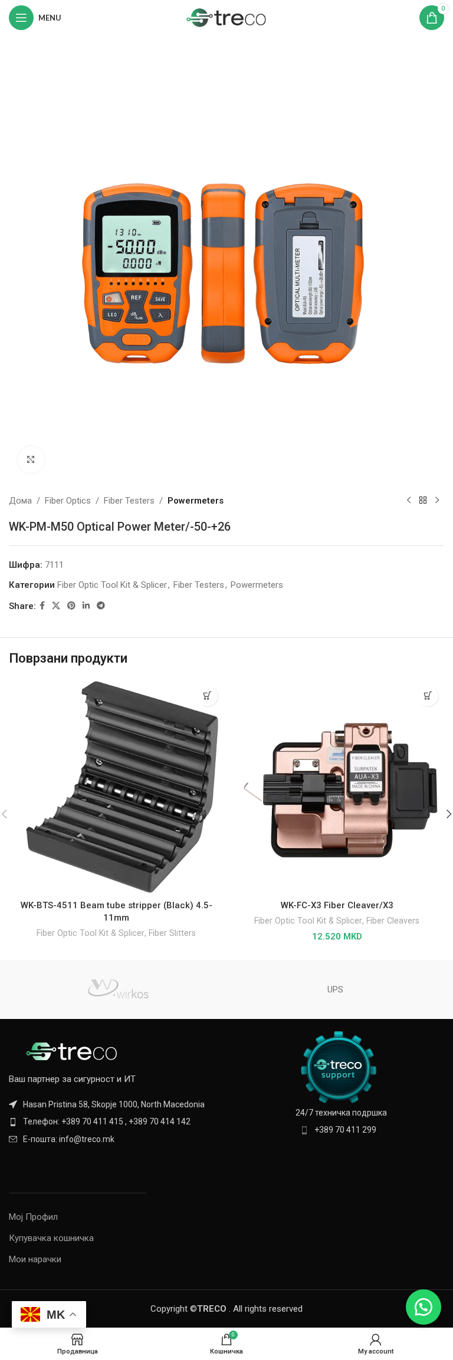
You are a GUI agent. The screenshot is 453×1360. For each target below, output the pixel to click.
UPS (335, 989)
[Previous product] (409, 501)
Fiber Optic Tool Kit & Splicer (112, 585)
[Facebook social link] (42, 606)
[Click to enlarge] (31, 459)
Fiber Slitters (172, 933)
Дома (20, 500)
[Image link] (74, 1050)
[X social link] (56, 606)
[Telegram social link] (101, 606)
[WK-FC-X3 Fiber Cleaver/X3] (336, 787)
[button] (428, 696)
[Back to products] (423, 501)
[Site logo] (227, 17)
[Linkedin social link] (86, 606)
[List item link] (115, 1121)
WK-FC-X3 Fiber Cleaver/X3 (337, 905)
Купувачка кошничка (51, 1238)
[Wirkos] (117, 989)
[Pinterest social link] (71, 606)
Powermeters (196, 500)
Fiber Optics (68, 500)
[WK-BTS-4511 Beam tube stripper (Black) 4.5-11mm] (116, 787)
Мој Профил (33, 1217)
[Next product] (437, 501)
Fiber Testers (129, 500)
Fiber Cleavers (392, 920)
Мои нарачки (35, 1259)
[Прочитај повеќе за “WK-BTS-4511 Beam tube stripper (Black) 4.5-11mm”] (207, 696)
